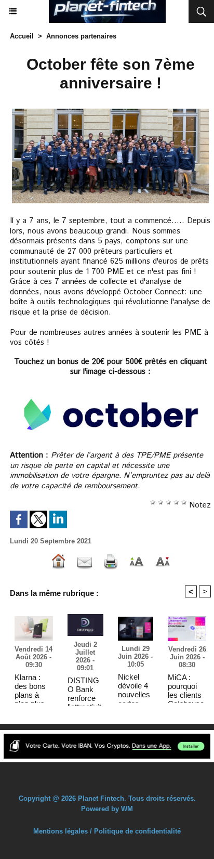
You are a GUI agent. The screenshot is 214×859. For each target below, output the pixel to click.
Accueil (22, 36)
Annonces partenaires (81, 36)
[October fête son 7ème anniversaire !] (110, 111)
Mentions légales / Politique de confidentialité (107, 831)
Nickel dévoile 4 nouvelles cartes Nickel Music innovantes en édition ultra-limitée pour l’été (134, 685)
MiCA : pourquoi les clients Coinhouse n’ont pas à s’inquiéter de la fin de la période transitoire (186, 686)
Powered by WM (107, 809)
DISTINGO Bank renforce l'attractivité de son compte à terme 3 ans (84, 689)
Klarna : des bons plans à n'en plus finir (30, 686)
